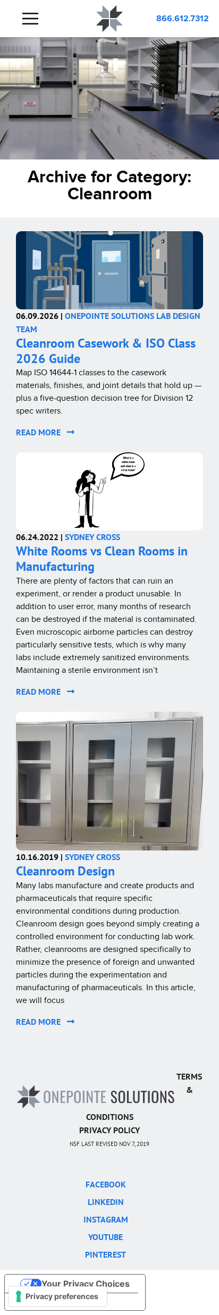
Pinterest (105, 1254)
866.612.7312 (182, 18)
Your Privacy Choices (85, 1283)
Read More (41, 432)
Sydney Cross (92, 537)
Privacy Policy (109, 1130)
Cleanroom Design (65, 871)
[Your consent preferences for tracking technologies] (58, 1296)
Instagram (105, 1219)
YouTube (105, 1237)
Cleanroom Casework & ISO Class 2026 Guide (106, 351)
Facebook (106, 1184)
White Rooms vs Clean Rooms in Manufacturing (102, 559)
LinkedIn (106, 1201)
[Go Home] (95, 1096)
